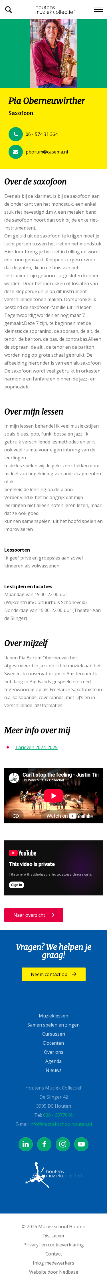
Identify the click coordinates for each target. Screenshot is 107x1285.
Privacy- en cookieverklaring (53, 1245)
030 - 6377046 (58, 1115)
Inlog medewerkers (53, 1263)
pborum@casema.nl (47, 152)
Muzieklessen (53, 1016)
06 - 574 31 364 (42, 134)
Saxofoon (21, 113)
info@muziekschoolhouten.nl (60, 1124)
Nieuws (54, 1070)
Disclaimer (54, 1236)
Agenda (53, 1061)
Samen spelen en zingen (53, 1025)
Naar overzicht (29, 915)
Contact (53, 1254)
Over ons (53, 1052)
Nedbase (68, 1272)
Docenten (53, 1043)
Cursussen (53, 1034)
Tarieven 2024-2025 (36, 747)
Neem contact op (49, 974)
